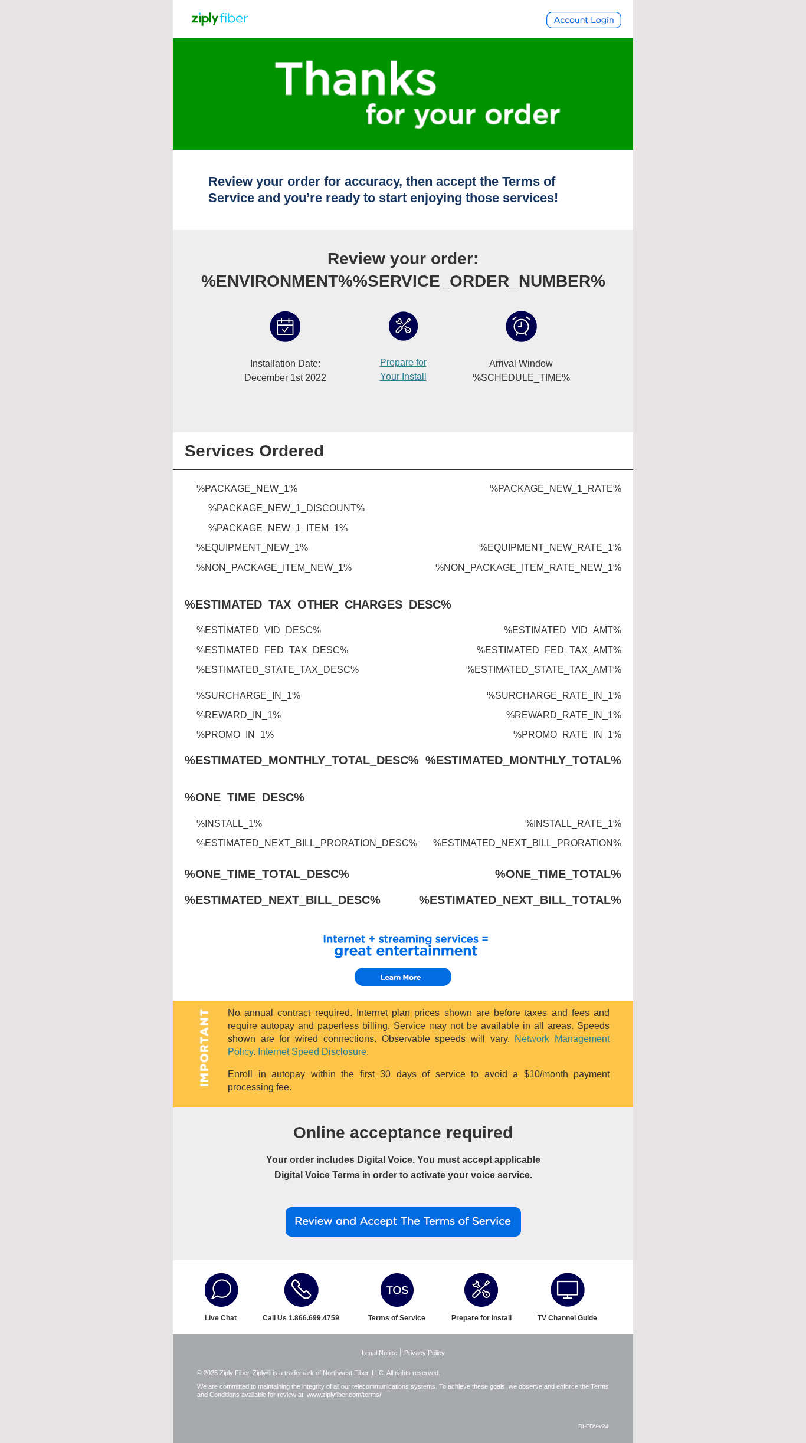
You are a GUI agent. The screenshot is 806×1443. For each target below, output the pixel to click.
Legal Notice (379, 1352)
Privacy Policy (424, 1352)
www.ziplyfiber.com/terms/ (344, 1394)
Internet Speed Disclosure (312, 1052)
